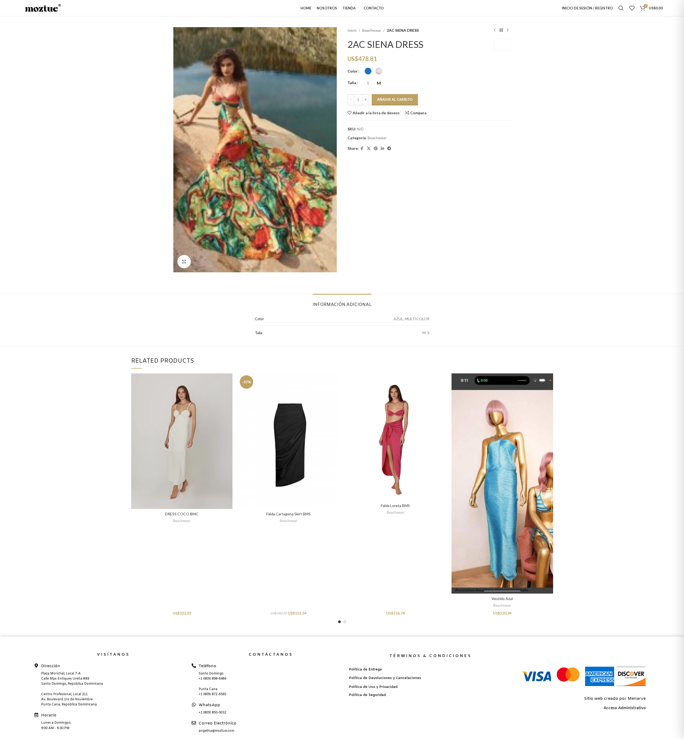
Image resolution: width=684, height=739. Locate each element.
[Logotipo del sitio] (41, 7)
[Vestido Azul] (502, 483)
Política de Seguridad (367, 695)
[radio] (368, 71)
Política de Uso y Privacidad (373, 687)
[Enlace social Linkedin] (382, 148)
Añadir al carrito (395, 99)
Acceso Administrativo (625, 708)
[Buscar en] (621, 8)
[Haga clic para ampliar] (184, 261)
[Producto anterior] (495, 30)
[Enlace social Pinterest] (375, 148)
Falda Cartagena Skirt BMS (288, 514)
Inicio (352, 30)
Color (353, 71)
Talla (352, 82)
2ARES (502, 44)
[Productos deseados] (631, 8)
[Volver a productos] (501, 30)
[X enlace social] (368, 148)
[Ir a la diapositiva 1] (339, 621)
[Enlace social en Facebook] (362, 148)
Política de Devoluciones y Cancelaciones (385, 678)
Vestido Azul (502, 598)
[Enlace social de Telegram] (389, 148)
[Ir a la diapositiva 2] (344, 621)
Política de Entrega (365, 669)
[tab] (342, 302)
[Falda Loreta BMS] (395, 436)
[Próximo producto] (507, 30)
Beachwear (371, 30)
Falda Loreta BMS (395, 505)
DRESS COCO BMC (181, 514)
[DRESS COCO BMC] (182, 441)
